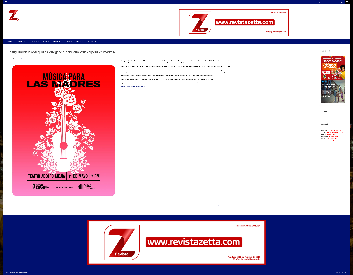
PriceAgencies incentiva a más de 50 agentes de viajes (231, 205)
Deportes (67, 41)
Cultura (78, 41)
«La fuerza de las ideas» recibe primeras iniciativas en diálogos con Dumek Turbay (34, 205)
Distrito (55, 41)
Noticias (9, 41)
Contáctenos (91, 41)
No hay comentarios (24, 58)
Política (20, 41)
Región (45, 41)
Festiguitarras (140, 87)
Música (128, 87)
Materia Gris (33, 41)
